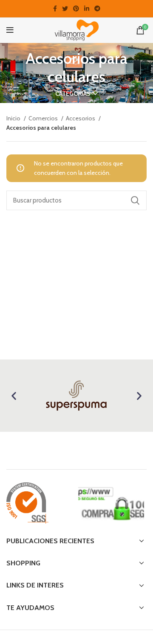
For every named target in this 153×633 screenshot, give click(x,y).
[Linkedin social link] (87, 8)
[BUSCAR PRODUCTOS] (135, 200)
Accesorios (81, 118)
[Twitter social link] (65, 8)
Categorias (73, 94)
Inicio (14, 118)
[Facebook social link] (55, 8)
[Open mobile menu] (10, 30)
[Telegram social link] (97, 8)
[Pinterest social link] (76, 8)
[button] (13, 396)
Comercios (43, 118)
